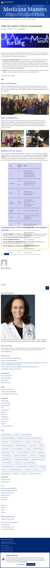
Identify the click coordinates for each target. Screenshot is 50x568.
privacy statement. (23, 561)
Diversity (28, 448)
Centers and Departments (7, 493)
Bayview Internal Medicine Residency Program (29, 438)
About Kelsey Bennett (6, 375)
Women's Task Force (35, 473)
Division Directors (38, 448)
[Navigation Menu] (47, 2)
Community (33, 445)
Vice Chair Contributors (6, 426)
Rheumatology (5, 473)
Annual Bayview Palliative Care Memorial (11, 369)
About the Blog (4, 380)
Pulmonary (37, 470)
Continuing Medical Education (8, 391)
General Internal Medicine (20, 455)
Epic (14, 452)
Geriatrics (33, 455)
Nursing (6, 254)
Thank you (15, 473)
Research (3, 423)
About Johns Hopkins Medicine (8, 488)
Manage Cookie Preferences (7, 552)
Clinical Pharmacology (21, 445)
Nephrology (42, 466)
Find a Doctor (4, 497)
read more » (44, 341)
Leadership (3, 414)
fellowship (40, 452)
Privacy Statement (5, 524)
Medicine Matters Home (6, 19)
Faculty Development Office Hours (9, 394)
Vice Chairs (24, 473)
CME (2, 407)
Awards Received (26, 434)
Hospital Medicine (6, 459)
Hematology (42, 455)
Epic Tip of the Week (23, 452)
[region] (25, 560)
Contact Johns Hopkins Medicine (9, 490)
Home (2, 486)
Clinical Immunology (7, 445)
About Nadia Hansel (6, 378)
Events (33, 452)
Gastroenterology (6, 455)
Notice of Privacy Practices (7, 519)
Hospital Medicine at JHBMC (21, 459)
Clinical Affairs (37, 441)
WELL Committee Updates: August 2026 (10, 358)
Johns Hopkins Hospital (8, 466)
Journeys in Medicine (22, 466)
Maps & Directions (5, 495)
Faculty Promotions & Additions (9, 360)
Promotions (28, 470)
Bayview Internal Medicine (8, 438)
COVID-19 (41, 445)
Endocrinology (5, 452)
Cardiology (28, 441)
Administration (4, 400)
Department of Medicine (7, 389)
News (2, 510)
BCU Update (5, 441)
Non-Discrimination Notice (7, 529)
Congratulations (5, 410)
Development (5, 448)
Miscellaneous (4, 417)
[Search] (47, 288)
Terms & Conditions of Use (7, 527)
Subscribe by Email (5, 382)
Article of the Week (5, 403)
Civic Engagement (5, 405)
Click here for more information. (16, 68)
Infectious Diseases (7, 462)
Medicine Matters (25, 9)
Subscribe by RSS (5, 481)
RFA (44, 470)
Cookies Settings (21, 564)
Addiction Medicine (7, 434)
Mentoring (33, 466)
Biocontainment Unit (17, 441)
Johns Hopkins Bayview (29, 462)
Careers (3, 512)
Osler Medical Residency (16, 470)
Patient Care (4, 421)
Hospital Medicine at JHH (38, 459)
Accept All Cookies (31, 564)
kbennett (4, 28)
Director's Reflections (17, 448)
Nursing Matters (15, 19)
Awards (17, 434)
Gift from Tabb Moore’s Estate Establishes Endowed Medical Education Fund (20, 366)
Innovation (18, 462)
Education (3, 412)
